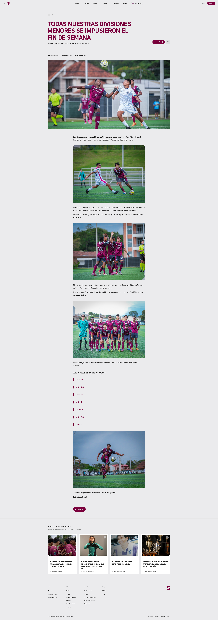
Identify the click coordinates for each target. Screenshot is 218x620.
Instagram (157, 616)
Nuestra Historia (88, 591)
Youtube (168, 616)
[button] (4, 3)
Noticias (68, 591)
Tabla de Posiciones (71, 597)
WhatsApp (150, 616)
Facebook (163, 616)
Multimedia (68, 600)
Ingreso (203, 3)
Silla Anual (68, 607)
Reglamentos (87, 603)
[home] (8, 3)
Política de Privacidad (89, 600)
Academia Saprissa (52, 597)
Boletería (104, 591)
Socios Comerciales (70, 603)
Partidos (68, 594)
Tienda (103, 594)
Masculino (50, 591)
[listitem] (62, 554)
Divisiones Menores (52, 594)
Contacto (86, 594)
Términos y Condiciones (90, 597)
